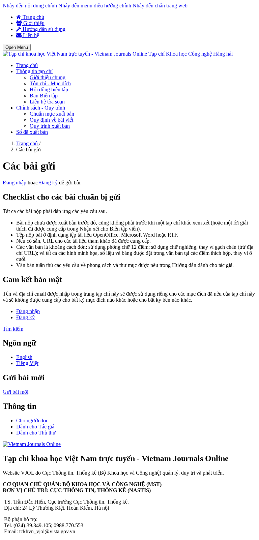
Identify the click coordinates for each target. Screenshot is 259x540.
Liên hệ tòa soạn (47, 101)
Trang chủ (32, 17)
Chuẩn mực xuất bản (52, 114)
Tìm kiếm (13, 329)
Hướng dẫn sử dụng (43, 29)
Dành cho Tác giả (35, 426)
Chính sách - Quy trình (40, 108)
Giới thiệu (33, 23)
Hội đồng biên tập (49, 89)
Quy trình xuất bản (50, 126)
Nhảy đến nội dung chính (30, 5)
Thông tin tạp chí (34, 71)
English (24, 357)
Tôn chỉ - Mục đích (50, 83)
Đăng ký (48, 182)
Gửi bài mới (15, 392)
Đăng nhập (14, 182)
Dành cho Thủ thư (36, 433)
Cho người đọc (32, 420)
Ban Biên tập (44, 95)
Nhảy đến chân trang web (160, 5)
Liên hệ (30, 35)
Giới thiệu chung (47, 77)
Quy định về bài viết (51, 120)
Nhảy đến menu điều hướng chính (94, 5)
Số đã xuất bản (32, 132)
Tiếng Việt (27, 363)
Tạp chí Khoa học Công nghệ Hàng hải (190, 54)
